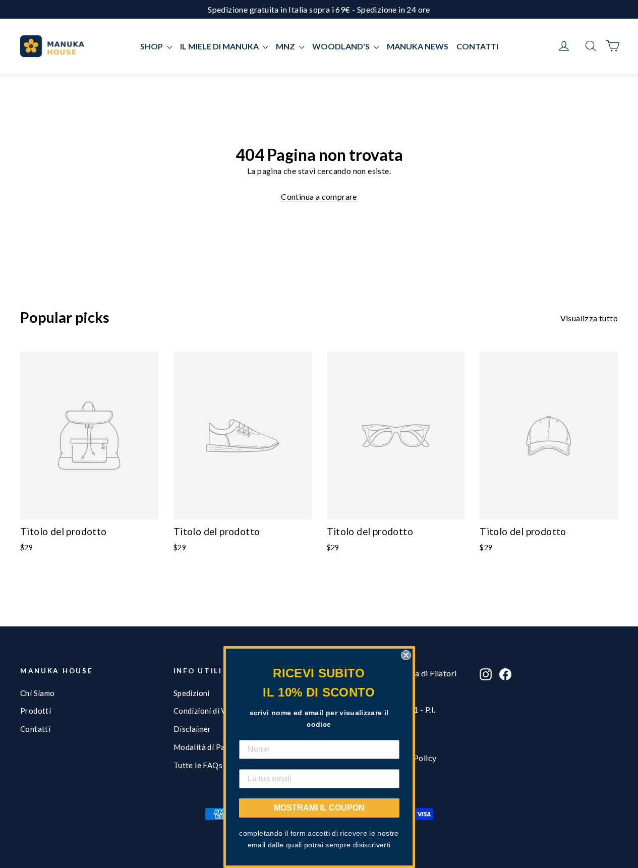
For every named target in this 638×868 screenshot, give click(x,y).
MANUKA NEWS (417, 46)
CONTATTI (477, 46)
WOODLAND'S (341, 46)
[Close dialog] (406, 655)
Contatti (35, 728)
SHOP (152, 46)
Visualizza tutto (589, 318)
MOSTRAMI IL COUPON (319, 807)
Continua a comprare (319, 196)
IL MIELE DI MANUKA (220, 46)
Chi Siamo (37, 693)
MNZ (286, 46)
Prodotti (35, 710)
